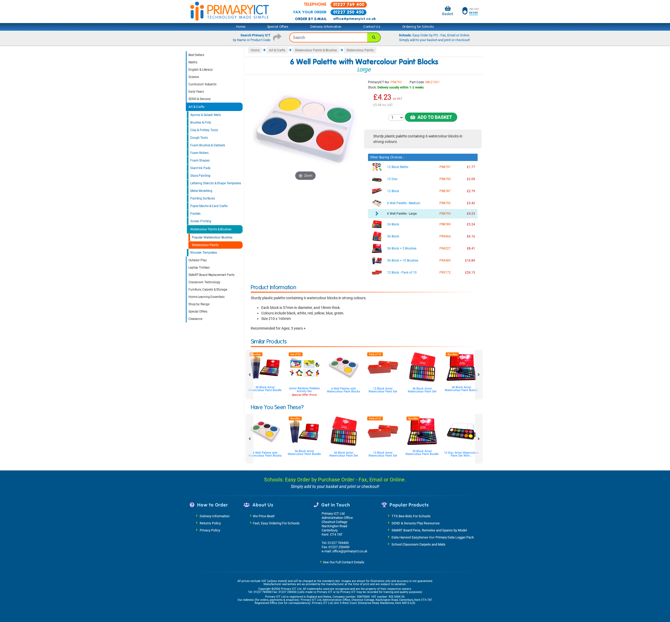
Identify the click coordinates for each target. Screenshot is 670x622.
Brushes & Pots (200, 122)
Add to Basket (433, 117)
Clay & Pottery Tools (204, 130)
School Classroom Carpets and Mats (418, 544)
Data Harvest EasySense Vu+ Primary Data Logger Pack (433, 537)
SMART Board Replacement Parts (211, 275)
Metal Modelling (201, 191)
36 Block (393, 236)
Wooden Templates (203, 252)
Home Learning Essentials (206, 297)
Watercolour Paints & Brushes (210, 229)
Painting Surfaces (202, 198)
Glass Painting (200, 175)
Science (193, 77)
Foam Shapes (200, 160)
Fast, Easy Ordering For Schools (276, 523)
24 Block (393, 224)
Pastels (195, 213)
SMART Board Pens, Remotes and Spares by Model (429, 530)
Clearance (195, 319)
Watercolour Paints (205, 245)
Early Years (196, 91)
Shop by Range (198, 304)
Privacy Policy (210, 530)
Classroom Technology (204, 282)
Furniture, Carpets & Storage (207, 289)
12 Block (393, 191)
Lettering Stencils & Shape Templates (215, 183)
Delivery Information (325, 27)
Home (240, 27)
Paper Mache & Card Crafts (209, 206)
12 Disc (392, 179)
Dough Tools (199, 138)
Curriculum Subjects (202, 84)
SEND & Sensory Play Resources (416, 523)
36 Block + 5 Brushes (401, 248)
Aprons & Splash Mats (205, 115)
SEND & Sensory (199, 99)
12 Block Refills (397, 167)
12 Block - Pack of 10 (402, 272)
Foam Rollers (199, 153)
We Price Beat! (264, 516)
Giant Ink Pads (200, 168)
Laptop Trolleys (199, 267)
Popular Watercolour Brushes (212, 237)
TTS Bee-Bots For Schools (411, 516)
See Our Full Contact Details (343, 562)
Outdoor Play (197, 260)
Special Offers (278, 27)
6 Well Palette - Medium (403, 203)
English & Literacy (200, 69)
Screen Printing (200, 221)
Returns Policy (210, 523)
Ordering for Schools (418, 27)
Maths (192, 62)
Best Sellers (196, 55)
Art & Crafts (196, 107)
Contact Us (371, 27)
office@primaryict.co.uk (354, 19)
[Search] (374, 37)
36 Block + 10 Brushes (402, 260)
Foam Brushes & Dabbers (207, 145)
